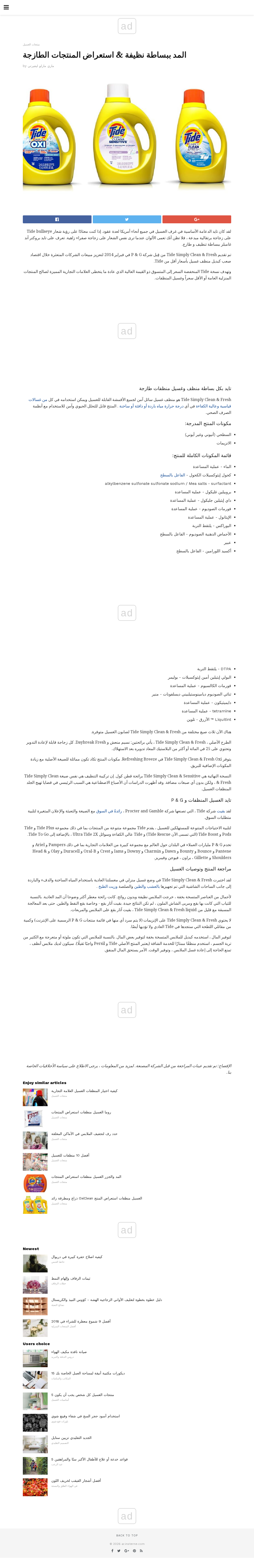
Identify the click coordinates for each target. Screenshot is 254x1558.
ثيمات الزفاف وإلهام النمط (70, 1278)
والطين (140, 886)
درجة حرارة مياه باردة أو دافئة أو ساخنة (151, 406)
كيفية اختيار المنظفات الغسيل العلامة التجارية (84, 1091)
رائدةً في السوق (109, 811)
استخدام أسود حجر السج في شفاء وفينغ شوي (85, 1416)
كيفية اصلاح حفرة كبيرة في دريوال (76, 1257)
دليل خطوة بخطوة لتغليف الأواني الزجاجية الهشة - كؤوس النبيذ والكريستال (106, 1300)
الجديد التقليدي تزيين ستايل (71, 1438)
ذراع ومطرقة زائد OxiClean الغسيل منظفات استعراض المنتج (96, 1198)
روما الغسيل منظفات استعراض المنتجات (81, 1112)
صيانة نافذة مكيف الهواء (69, 1352)
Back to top (127, 1535)
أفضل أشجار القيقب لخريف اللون (76, 1481)
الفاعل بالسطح (172, 475)
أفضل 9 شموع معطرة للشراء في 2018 (81, 1321)
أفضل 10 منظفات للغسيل (70, 1155)
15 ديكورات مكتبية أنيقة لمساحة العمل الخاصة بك (88, 1373)
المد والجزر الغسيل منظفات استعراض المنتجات (86, 1177)
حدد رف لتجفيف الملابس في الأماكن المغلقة (84, 1134)
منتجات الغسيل (31, 44)
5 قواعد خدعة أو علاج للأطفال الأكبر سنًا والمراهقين (89, 1459)
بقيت (221, 811)
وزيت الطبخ (108, 886)
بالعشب (153, 886)
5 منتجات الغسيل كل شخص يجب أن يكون (82, 1395)
